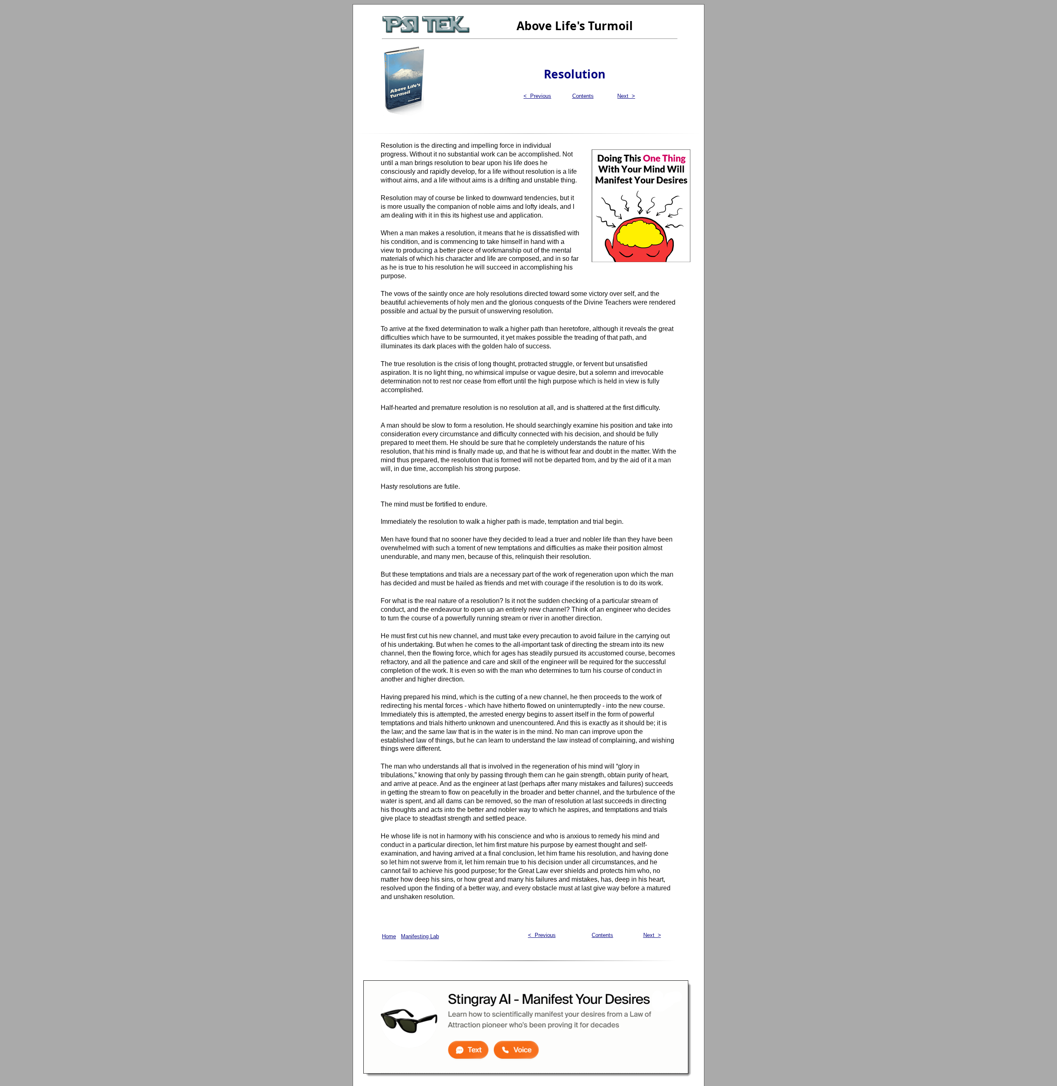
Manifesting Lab (420, 936)
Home (389, 936)
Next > (626, 96)
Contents (583, 96)
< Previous (537, 96)
